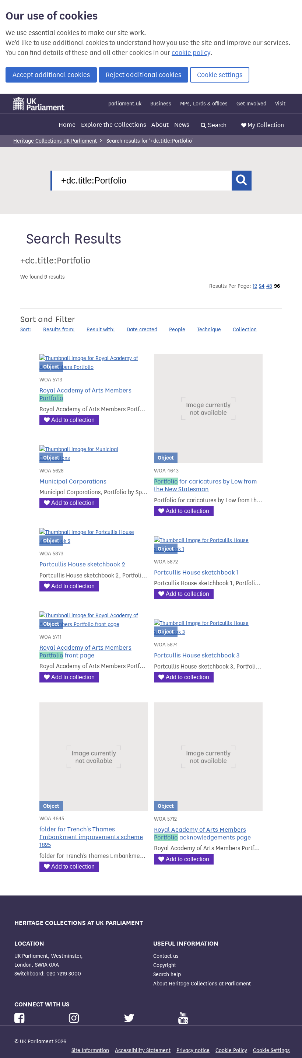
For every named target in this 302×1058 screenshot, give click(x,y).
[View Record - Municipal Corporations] (93, 458)
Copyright (164, 965)
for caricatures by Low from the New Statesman (205, 485)
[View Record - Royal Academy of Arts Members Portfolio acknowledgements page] (208, 806)
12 (255, 286)
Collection (245, 330)
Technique (209, 330)
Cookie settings (219, 75)
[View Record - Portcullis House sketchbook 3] (208, 632)
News (181, 125)
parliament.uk (124, 104)
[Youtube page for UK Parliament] (183, 1018)
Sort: (25, 330)
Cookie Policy (231, 1050)
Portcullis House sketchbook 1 (196, 572)
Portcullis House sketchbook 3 (196, 655)
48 (269, 286)
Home (67, 125)
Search (216, 125)
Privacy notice (193, 1050)
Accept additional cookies (51, 75)
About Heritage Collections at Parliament (202, 984)
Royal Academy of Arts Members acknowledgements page (202, 833)
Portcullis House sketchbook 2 (82, 564)
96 (277, 286)
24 (261, 286)
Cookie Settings (271, 1050)
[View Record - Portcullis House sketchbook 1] (208, 549)
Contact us (166, 956)
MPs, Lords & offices (204, 104)
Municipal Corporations (72, 481)
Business (160, 104)
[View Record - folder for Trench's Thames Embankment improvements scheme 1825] (93, 806)
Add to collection (73, 420)
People (177, 330)
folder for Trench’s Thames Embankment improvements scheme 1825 (91, 837)
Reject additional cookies (143, 75)
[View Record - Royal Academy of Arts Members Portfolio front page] (93, 624)
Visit (280, 104)
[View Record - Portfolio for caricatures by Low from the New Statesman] (208, 458)
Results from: (59, 330)
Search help (167, 974)
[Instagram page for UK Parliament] (75, 1018)
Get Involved (251, 104)
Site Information (90, 1050)
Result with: (101, 330)
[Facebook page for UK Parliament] (20, 1018)
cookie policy (191, 53)
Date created (142, 330)
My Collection (265, 125)
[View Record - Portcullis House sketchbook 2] (93, 541)
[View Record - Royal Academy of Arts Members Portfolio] (93, 367)
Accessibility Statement (143, 1050)
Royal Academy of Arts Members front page (85, 651)
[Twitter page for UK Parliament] (131, 1018)
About (160, 125)
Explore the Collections (113, 125)
